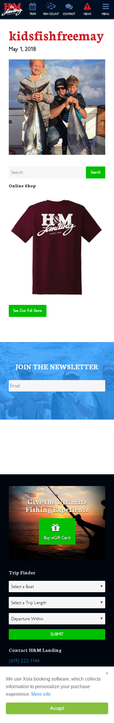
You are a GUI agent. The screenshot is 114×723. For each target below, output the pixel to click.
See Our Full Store (27, 310)
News (87, 14)
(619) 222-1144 (24, 661)
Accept (57, 708)
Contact (69, 14)
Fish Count (51, 14)
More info (41, 694)
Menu (105, 14)
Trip (33, 14)
